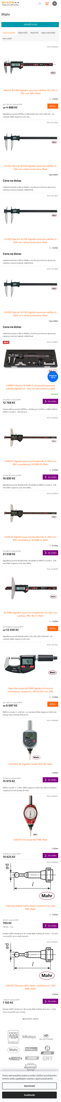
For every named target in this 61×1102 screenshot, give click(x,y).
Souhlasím (29, 1095)
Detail (53, 106)
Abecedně (7, 38)
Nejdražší (34, 32)
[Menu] (54, 3)
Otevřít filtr (30, 24)
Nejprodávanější (48, 32)
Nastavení (29, 1086)
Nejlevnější (23, 32)
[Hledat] (40, 3)
